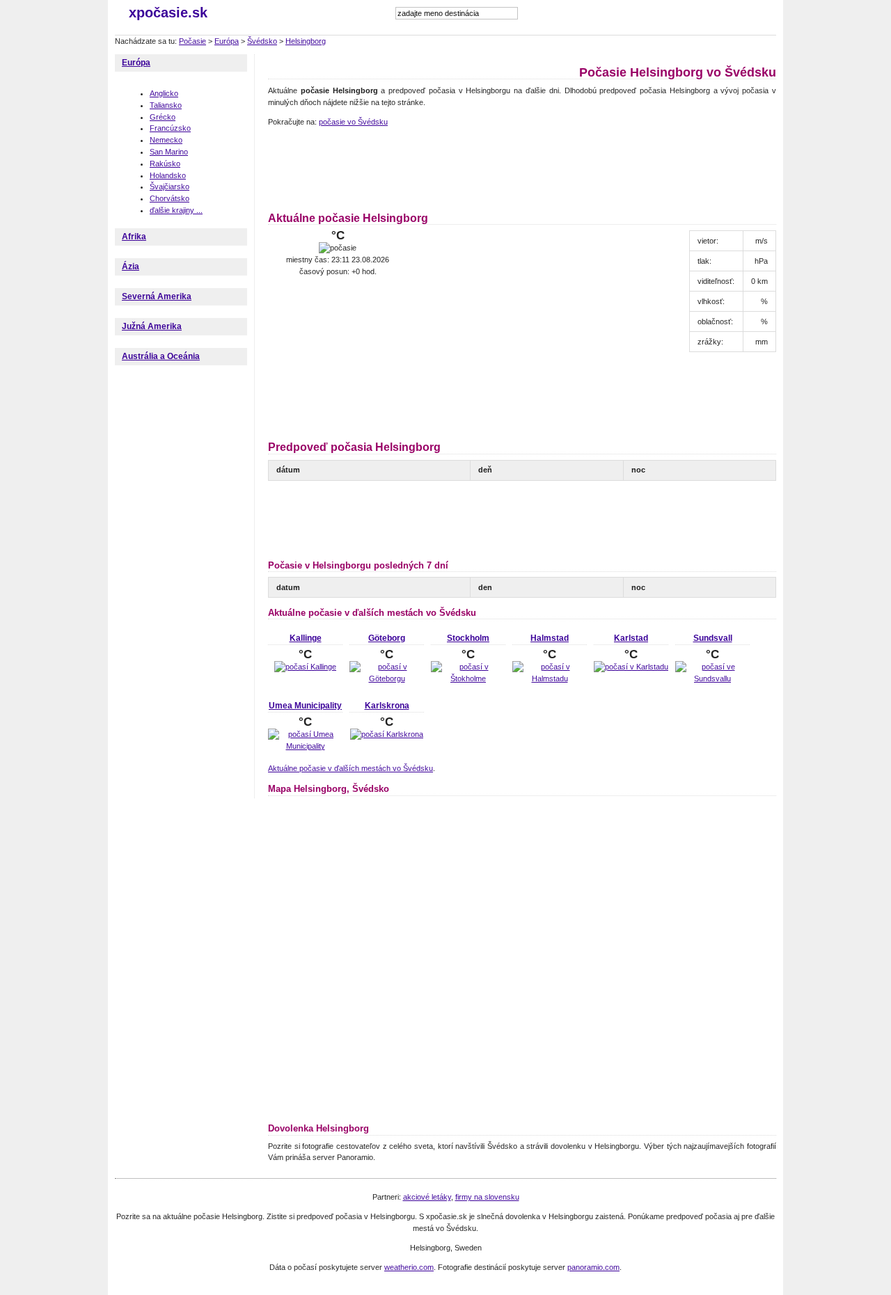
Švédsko (262, 41)
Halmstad (549, 638)
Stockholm (468, 638)
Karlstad (631, 638)
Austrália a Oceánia (161, 356)
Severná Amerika (156, 296)
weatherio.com (409, 1267)
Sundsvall (712, 638)
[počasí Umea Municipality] (305, 746)
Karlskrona (387, 705)
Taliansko (166, 105)
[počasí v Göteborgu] (386, 678)
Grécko (162, 117)
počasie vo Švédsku (353, 122)
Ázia (130, 266)
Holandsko (168, 175)
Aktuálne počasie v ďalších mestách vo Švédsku (350, 768)
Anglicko (164, 93)
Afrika (134, 236)
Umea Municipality (305, 705)
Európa (226, 41)
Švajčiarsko (169, 186)
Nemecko (166, 140)
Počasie (192, 41)
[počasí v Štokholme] (468, 678)
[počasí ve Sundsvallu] (712, 678)
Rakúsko (165, 163)
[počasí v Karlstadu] (631, 666)
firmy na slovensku (487, 1197)
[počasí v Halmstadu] (549, 678)
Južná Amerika (152, 326)
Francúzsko (170, 128)
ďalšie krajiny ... (176, 210)
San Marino (169, 152)
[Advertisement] (521, 167)
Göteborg (386, 638)
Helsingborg (305, 41)
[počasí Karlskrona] (386, 734)
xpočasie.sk (168, 12)
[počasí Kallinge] (305, 666)
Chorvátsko (169, 198)
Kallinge (306, 638)
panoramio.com (593, 1267)
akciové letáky (427, 1197)
